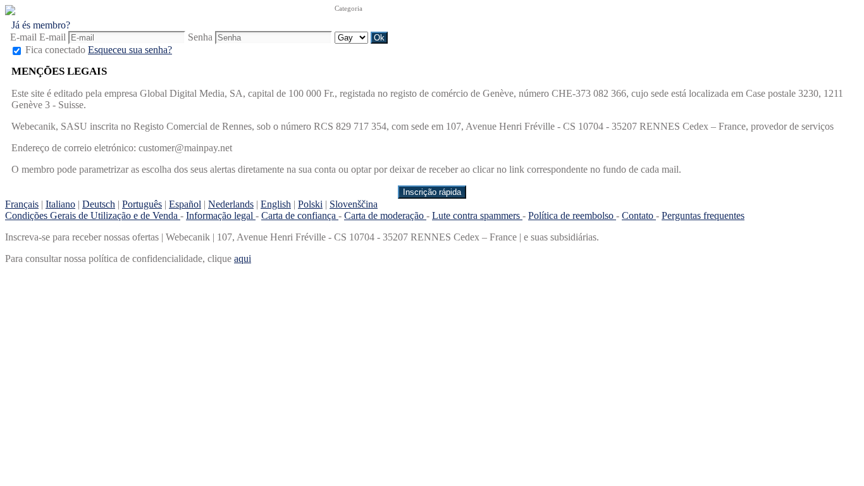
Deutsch (98, 204)
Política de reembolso (572, 215)
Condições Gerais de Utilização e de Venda (92, 215)
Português (142, 204)
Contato (639, 215)
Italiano (60, 204)
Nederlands (231, 204)
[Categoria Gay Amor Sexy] (353, 37)
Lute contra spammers (477, 215)
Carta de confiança (299, 215)
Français (22, 204)
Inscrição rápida (432, 192)
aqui (242, 258)
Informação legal (221, 215)
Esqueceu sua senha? (130, 49)
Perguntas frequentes (703, 215)
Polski (310, 204)
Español (185, 204)
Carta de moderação (385, 215)
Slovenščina (354, 204)
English (276, 204)
